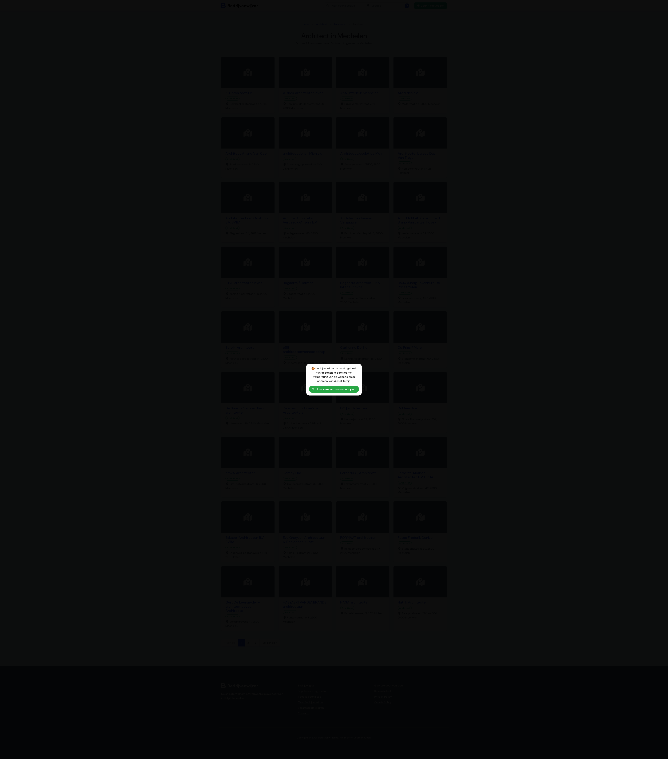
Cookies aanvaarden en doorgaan (334, 389)
